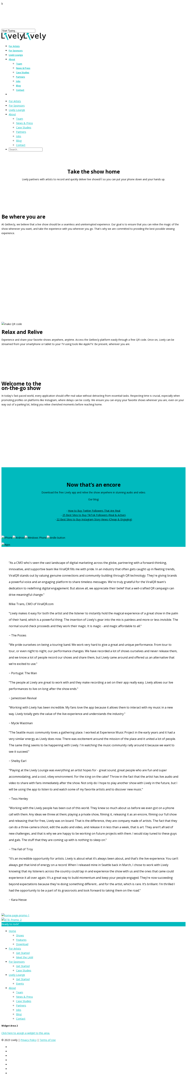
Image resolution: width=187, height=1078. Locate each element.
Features (21, 940)
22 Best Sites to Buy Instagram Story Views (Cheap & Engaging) (94, 519)
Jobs (18, 81)
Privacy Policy (28, 1040)
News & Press (23, 68)
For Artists (15, 101)
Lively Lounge (16, 55)
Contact (20, 90)
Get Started (23, 953)
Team (19, 63)
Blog (18, 85)
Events (20, 983)
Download (22, 944)
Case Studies (22, 72)
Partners (20, 76)
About (12, 59)
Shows (20, 935)
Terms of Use (47, 1040)
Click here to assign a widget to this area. (25, 1033)
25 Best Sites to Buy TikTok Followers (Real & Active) (94, 515)
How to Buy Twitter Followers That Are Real (94, 510)
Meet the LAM (24, 957)
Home (12, 931)
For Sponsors (17, 105)
